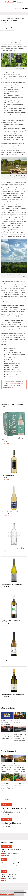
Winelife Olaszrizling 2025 (9, 658)
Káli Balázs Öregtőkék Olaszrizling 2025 (12, 584)
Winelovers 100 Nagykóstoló (10, 863)
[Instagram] (22, 8)
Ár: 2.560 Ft (6, 514)
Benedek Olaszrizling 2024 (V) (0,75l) (11, 512)
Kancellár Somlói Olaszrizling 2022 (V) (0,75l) (13, 548)
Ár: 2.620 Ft (6, 696)
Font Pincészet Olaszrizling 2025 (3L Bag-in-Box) (13, 438)
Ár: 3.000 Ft (6, 550)
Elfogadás (7, 894)
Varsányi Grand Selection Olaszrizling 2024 (13, 694)
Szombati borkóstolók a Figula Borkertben (13, 809)
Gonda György (5, 23)
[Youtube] (24, 8)
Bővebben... (7, 443)
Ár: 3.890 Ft (6, 441)
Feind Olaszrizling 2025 (8, 475)
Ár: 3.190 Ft (6, 586)
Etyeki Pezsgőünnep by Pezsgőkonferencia (8, 875)
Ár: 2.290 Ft (6, 624)
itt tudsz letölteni (14, 383)
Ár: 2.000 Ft (6, 477)
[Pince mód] (16, 8)
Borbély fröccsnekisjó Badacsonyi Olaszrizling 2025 (11, 621)
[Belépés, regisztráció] (17, 8)
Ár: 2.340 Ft (6, 660)
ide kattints (14, 387)
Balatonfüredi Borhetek (11, 823)
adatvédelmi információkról (20, 892)
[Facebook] (20, 8)
